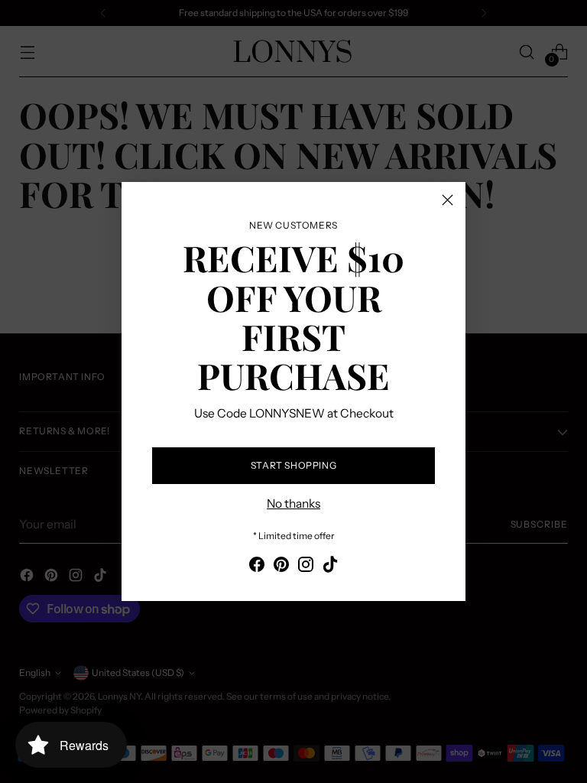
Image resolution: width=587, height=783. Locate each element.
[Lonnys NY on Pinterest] (281, 566)
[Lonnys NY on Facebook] (257, 566)
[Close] (447, 200)
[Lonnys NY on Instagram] (306, 566)
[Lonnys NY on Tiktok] (330, 566)
